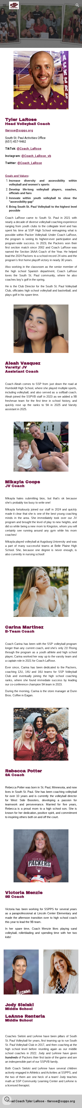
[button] (4, 5)
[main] (41, 140)
